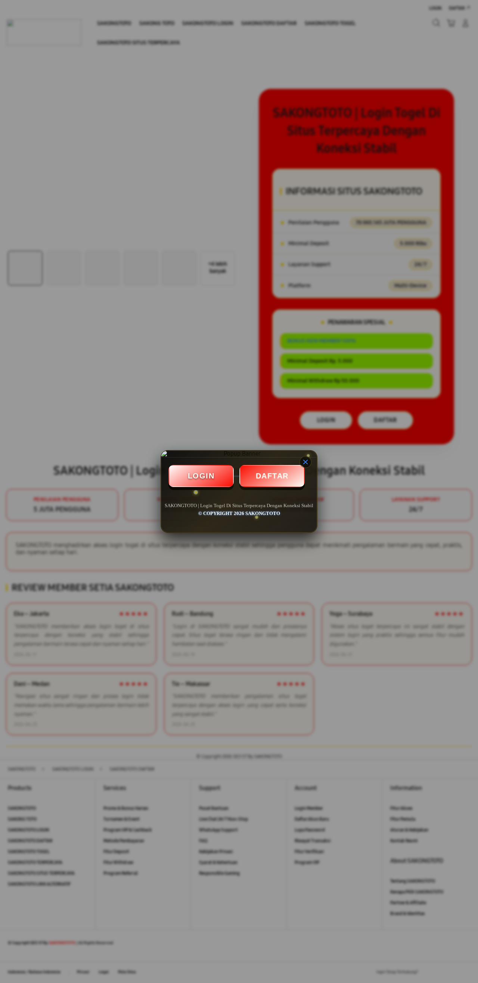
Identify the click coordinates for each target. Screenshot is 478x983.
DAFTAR (272, 476)
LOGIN (201, 476)
